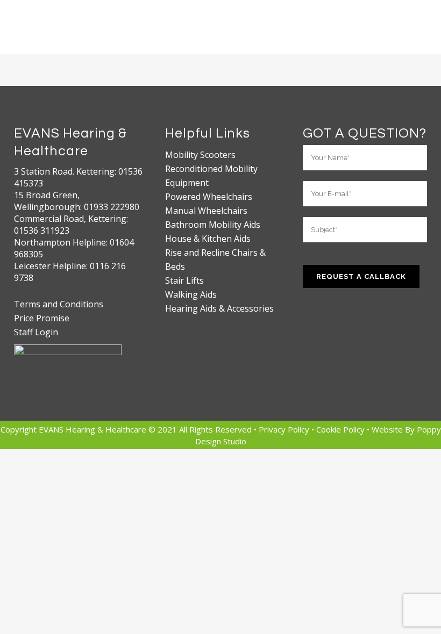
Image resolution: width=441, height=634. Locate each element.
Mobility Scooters (200, 155)
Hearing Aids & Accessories (219, 308)
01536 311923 (41, 230)
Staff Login (36, 332)
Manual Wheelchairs (206, 211)
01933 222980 (111, 207)
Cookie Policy (341, 429)
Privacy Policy (285, 429)
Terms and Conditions (58, 304)
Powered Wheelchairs (208, 197)
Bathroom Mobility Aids (212, 224)
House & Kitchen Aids (208, 238)
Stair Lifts (184, 280)
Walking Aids (191, 294)
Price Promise (41, 318)
